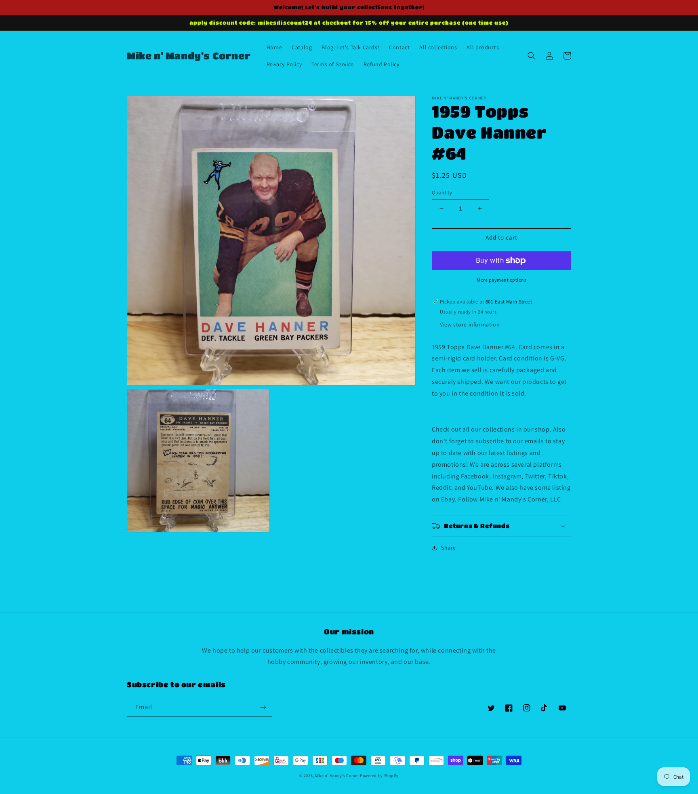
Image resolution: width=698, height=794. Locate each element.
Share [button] (448, 547)
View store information (470, 324)
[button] (531, 56)
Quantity (442, 192)
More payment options (501, 280)
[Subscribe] (263, 707)
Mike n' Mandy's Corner (337, 775)
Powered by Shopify (379, 775)
